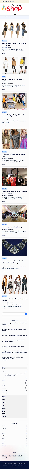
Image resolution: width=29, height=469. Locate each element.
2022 (4, 405)
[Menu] (15, 14)
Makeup (3, 440)
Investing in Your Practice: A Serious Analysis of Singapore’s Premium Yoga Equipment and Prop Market (14, 351)
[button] (26, 314)
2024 (4, 400)
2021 (4, 408)
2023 (4, 403)
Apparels (4, 426)
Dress (3, 76)
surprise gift (4, 457)
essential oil (4, 455)
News (3, 443)
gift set (10, 455)
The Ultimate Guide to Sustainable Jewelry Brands (13, 346)
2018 (4, 417)
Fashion (4, 40)
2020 (4, 411)
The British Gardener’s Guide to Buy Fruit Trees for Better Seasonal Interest (13, 340)
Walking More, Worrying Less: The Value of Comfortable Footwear (14, 323)
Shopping (4, 445)
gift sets (14, 455)
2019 (4, 414)
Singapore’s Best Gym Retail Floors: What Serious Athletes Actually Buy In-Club (13, 358)
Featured (4, 435)
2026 (4, 368)
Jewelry (4, 258)
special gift (20, 455)
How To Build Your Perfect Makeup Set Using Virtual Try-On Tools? (14, 330)
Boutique (4, 188)
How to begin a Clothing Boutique (12, 227)
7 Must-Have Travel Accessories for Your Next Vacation (14, 335)
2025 (4, 397)
